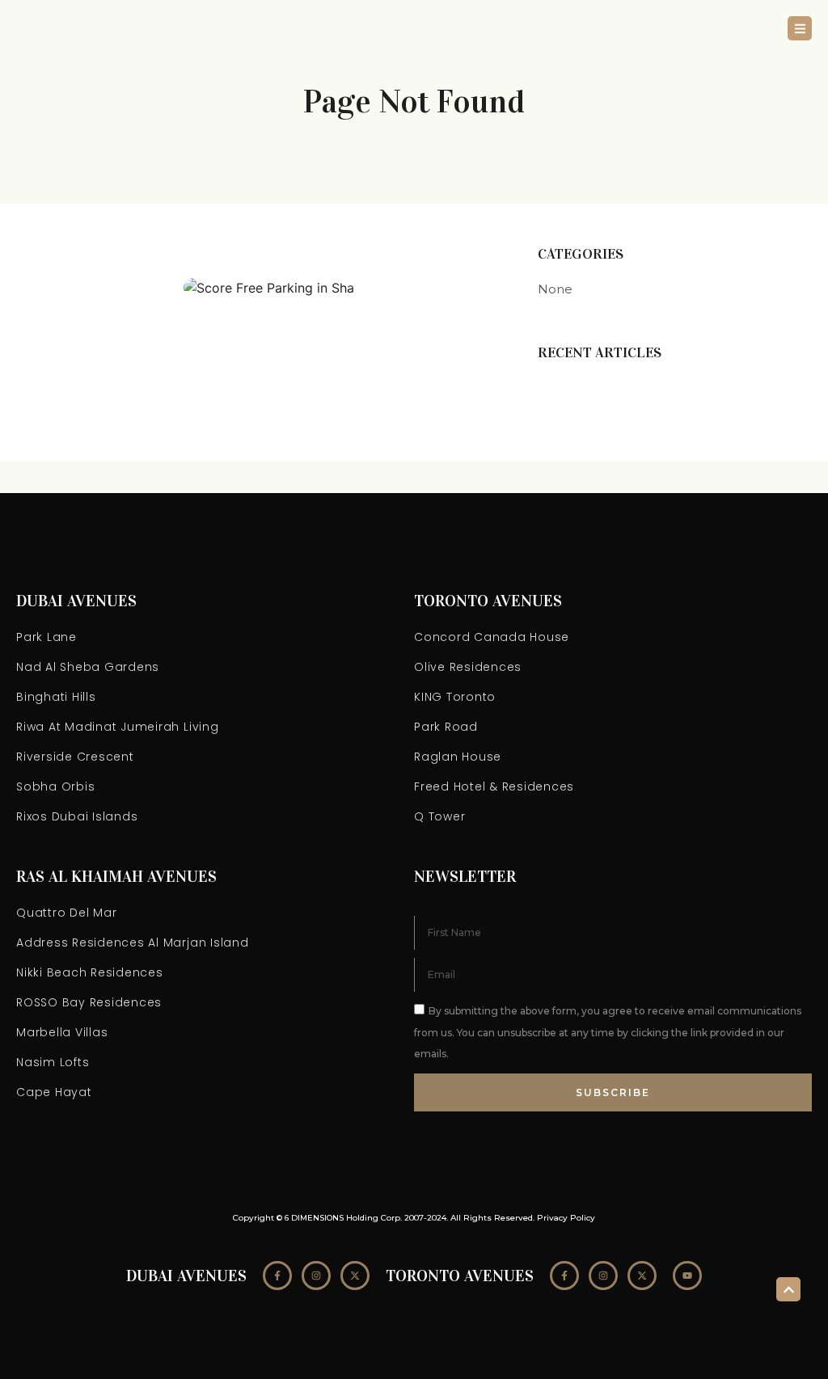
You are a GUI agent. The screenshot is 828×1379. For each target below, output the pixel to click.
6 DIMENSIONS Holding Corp (342, 1217)
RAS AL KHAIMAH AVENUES (116, 876)
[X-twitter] (355, 1275)
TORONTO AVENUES (488, 600)
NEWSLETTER (465, 876)
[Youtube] (687, 1275)
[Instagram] (316, 1275)
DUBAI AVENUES (76, 600)
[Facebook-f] (277, 1275)
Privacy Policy (566, 1217)
